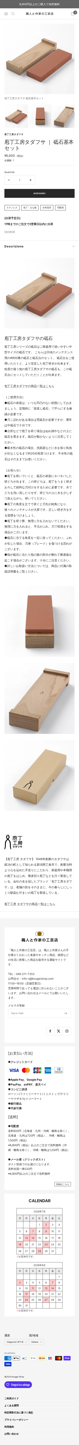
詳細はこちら (62, 1184)
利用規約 (9, 1426)
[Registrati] (65, 1013)
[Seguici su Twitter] (58, 1031)
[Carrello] (73, 13)
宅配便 (60, 207)
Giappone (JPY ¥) (15, 1342)
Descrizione (14, 246)
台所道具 (46, 207)
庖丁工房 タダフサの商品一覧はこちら (29, 904)
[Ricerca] (13, 13)
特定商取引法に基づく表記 (18, 1412)
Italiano (34, 1342)
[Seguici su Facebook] (50, 1031)
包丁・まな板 (30, 207)
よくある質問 (11, 1405)
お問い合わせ (11, 1433)
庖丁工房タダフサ (14, 134)
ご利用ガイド (11, 1398)
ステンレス (11, 207)
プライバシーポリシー (16, 1419)
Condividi (9, 231)
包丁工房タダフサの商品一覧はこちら (29, 386)
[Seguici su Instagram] (67, 1031)
